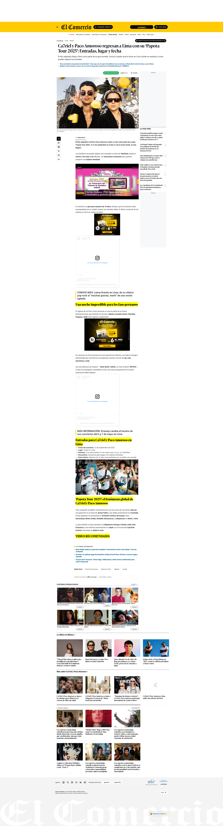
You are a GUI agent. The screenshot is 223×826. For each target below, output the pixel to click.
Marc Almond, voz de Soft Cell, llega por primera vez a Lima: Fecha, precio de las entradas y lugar (125, 662)
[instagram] (72, 782)
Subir (162, 792)
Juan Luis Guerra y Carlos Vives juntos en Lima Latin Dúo (96, 660)
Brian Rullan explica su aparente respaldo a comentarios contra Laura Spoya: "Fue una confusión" (106, 550)
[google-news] (85, 782)
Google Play (117, 782)
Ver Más (125, 569)
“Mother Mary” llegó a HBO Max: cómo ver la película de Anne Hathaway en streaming (97, 732)
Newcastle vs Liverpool (83, 34)
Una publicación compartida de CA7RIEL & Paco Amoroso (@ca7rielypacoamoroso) (100, 284)
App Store (106, 782)
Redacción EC (81, 137)
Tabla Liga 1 (150, 34)
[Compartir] (59, 139)
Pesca (127, 34)
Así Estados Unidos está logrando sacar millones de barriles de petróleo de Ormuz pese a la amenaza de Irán (151, 147)
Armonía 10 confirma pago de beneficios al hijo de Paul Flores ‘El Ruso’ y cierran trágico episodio (106, 556)
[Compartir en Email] (59, 155)
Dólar (139, 34)
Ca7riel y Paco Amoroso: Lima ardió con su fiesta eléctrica (154, 697)
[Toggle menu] (57, 27)
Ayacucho (133, 34)
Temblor (121, 34)
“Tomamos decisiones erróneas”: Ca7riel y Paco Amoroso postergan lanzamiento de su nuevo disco (127, 698)
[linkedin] (81, 782)
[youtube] (76, 782)
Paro (143, 34)
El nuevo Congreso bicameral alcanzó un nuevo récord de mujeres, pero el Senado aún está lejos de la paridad (151, 177)
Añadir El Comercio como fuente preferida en (150, 40)
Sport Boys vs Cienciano (99, 34)
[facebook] (63, 782)
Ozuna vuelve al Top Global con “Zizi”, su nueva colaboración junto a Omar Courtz (155, 661)
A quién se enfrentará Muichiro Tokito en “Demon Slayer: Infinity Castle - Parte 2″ (69, 765)
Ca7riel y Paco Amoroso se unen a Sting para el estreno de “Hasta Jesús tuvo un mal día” (97, 698)
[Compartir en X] (59, 151)
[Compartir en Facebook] (59, 147)
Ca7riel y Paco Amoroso (91, 569)
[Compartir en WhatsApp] (59, 143)
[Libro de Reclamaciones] (164, 782)
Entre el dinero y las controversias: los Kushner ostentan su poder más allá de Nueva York (151, 167)
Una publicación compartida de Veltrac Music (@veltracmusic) (97, 423)
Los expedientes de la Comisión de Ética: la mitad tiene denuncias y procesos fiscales (151, 187)
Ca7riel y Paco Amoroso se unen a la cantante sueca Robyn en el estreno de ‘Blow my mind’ (69, 698)
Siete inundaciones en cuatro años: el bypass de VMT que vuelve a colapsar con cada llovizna (151, 158)
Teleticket (116, 569)
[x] (68, 782)
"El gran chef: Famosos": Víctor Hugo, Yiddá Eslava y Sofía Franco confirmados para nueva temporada (105, 561)
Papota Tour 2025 (106, 569)
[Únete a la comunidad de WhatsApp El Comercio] (111, 72)
